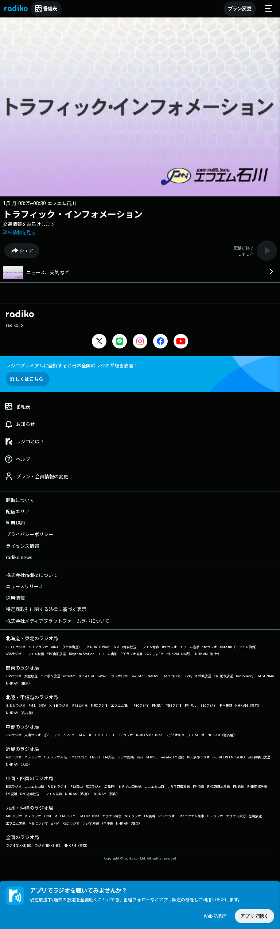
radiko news (19, 557)
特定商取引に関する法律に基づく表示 (46, 609)
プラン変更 (240, 8)
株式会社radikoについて (32, 574)
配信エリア (18, 511)
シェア (26, 250)
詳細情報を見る (19, 232)
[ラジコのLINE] (119, 342)
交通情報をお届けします (29, 223)
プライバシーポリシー (29, 534)
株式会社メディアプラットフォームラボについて (57, 620)
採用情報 (15, 597)
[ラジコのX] (99, 342)
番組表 (50, 8)
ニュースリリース (24, 586)
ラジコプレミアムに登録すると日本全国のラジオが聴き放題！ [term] (72, 365)
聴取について (20, 500)
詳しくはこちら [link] (26, 378)
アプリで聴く (254, 916)
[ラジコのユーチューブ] (181, 342)
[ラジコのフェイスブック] (160, 342)
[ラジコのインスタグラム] (140, 341)
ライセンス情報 (22, 545)
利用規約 (15, 522)
